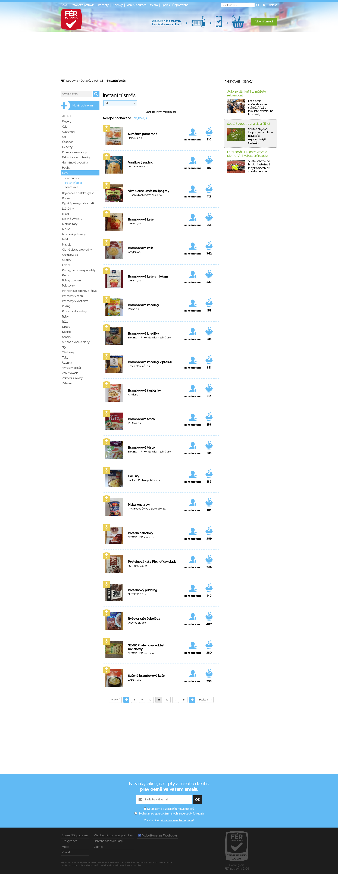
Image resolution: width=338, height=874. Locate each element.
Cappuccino (72, 178)
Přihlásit (272, 5)
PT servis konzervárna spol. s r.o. (145, 195)
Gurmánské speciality (75, 162)
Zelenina (67, 383)
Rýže (65, 321)
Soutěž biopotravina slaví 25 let (248, 123)
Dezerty (67, 147)
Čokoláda (67, 142)
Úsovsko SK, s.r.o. (137, 623)
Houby (66, 167)
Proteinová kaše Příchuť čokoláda (152, 561)
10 (150, 700)
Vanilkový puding (140, 162)
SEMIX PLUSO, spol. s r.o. (141, 653)
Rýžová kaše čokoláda (144, 618)
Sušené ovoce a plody (75, 342)
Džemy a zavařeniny (74, 152)
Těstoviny (68, 352)
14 (184, 700)
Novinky (117, 5)
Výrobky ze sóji (71, 367)
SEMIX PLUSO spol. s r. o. (141, 537)
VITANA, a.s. (134, 423)
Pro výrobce (69, 841)
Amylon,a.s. (134, 395)
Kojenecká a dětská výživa (78, 193)
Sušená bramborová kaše (146, 675)
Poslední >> (205, 700)
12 (167, 700)
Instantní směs (73, 182)
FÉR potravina (69, 80)
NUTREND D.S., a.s (137, 566)
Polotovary (68, 285)
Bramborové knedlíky (143, 305)
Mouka (66, 229)
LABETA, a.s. (135, 280)
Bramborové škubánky (144, 390)
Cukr (65, 126)
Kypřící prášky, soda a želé (78, 203)
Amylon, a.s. (134, 252)
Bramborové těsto (141, 419)
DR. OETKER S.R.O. (138, 166)
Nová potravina (82, 105)
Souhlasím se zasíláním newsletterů (170, 808)
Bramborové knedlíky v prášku (150, 362)
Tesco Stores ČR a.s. (139, 366)
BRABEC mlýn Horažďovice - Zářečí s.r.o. (149, 338)
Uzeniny (67, 362)
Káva (65, 172)
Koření (66, 198)
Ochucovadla (70, 254)
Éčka (64, 5)
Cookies (98, 846)
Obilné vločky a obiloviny (77, 249)
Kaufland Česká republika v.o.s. (144, 480)
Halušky (133, 476)
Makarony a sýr (139, 504)
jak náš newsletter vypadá (177, 820)
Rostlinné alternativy (74, 311)
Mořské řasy (69, 224)
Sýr (64, 347)
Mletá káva (71, 187)
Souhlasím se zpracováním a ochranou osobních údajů (171, 813)
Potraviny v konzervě (75, 301)
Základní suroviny (72, 378)
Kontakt (66, 852)
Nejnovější (140, 118)
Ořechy (66, 260)
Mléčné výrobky (72, 219)
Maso (65, 213)
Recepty (103, 5)
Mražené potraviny (74, 234)
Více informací (264, 21)
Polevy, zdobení (71, 280)
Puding (66, 306)
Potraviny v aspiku (73, 296)
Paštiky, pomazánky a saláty (78, 270)
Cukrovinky (68, 131)
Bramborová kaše (141, 219)
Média (154, 5)
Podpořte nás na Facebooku (159, 835)
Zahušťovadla (70, 373)
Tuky (65, 357)
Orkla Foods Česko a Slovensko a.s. (146, 509)
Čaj (64, 137)
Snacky (66, 337)
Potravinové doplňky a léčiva (79, 291)
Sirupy (66, 326)
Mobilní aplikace (136, 5)
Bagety (66, 121)
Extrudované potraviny (76, 157)
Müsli (65, 239)
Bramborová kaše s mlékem (148, 276)
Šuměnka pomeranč (142, 134)
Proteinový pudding (142, 590)
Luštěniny (68, 208)
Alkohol (66, 116)
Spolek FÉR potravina (174, 5)
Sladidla (66, 332)
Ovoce (66, 265)
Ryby (65, 316)
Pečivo (66, 275)
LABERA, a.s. (135, 223)
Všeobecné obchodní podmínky (113, 835)
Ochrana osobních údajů (108, 841)
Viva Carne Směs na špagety (148, 191)
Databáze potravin (82, 5)
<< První (115, 700)
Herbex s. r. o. (135, 138)
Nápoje (66, 244)
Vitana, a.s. (133, 309)
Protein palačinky (140, 533)
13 (176, 700)
